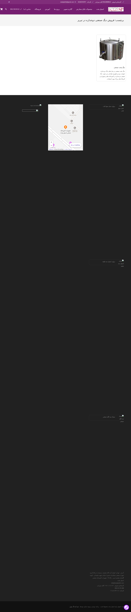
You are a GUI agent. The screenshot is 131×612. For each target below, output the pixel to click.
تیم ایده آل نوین (74, 606)
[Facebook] (13, 2)
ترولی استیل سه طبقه (108, 261)
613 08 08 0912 (14, 9)
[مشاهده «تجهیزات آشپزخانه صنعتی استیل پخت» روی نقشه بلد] (65, 127)
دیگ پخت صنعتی (119, 67)
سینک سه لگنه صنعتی (109, 417)
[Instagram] (18, 2)
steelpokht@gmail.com (67, 2)
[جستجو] (6, 9)
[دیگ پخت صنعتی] (111, 49)
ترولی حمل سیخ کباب (109, 106)
